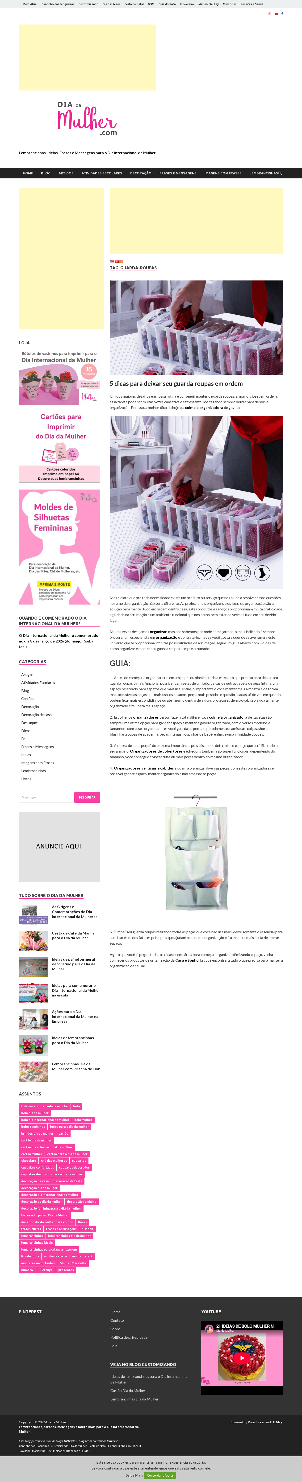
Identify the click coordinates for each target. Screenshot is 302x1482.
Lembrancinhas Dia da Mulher (134, 1399)
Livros (26, 778)
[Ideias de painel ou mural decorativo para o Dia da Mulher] (33, 959)
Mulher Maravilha (73, 1263)
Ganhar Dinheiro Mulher (123, 1445)
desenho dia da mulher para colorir (47, 1222)
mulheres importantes (38, 1263)
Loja (113, 1345)
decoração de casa (35, 1181)
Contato (117, 1320)
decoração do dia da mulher (41, 1201)
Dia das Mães (111, 4)
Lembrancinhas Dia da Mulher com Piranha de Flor (76, 1066)
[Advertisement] (87, 58)
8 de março (29, 1106)
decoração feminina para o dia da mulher (51, 1208)
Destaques (29, 722)
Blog (45, 173)
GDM (151, 4)
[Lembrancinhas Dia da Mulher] (59, 403)
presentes (66, 1270)
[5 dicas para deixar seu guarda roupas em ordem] (196, 329)
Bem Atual (30, 4)
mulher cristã (82, 1256)
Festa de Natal (134, 4)
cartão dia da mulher (36, 1140)
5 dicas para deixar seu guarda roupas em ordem (176, 383)
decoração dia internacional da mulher (49, 1195)
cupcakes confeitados (37, 1167)
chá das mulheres (54, 1160)
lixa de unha (30, 1256)
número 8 (28, 1270)
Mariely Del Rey (208, 4)
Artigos (66, 173)
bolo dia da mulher (35, 1113)
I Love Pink (187, 4)
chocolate (28, 1160)
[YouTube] (276, 14)
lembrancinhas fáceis (37, 1242)
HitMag (277, 1422)
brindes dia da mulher (37, 1133)
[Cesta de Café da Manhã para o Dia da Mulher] (33, 933)
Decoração (140, 173)
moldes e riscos (55, 1256)
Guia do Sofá (167, 4)
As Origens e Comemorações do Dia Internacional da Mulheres (74, 911)
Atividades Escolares (102, 173)
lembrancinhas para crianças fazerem (49, 1249)
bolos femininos (33, 1126)
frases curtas (31, 1229)
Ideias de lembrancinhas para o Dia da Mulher (73, 1040)
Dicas (25, 730)
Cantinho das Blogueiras (58, 4)
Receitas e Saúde (252, 4)
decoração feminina (81, 1201)
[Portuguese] (116, 262)
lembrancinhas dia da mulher (69, 1236)
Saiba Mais (134, 1475)
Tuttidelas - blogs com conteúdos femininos (91, 1441)
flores (82, 1222)
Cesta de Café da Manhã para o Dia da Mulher (73, 935)
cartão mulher (31, 1154)
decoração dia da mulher (39, 1188)
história (87, 1229)
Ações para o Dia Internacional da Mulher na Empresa (75, 1016)
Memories (229, 4)
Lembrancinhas (264, 173)
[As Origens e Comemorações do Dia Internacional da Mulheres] (33, 907)
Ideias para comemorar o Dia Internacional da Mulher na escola (76, 990)
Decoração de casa (36, 714)
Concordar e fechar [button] (160, 1475)
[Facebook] (282, 14)
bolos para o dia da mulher (69, 1126)
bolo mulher (83, 1120)
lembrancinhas (32, 1236)
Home (28, 173)
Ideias (26, 754)
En (23, 738)
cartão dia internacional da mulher (46, 1147)
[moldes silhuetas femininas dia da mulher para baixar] (59, 603)
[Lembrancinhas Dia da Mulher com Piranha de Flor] (33, 1064)
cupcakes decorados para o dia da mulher (52, 1174)
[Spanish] (121, 262)
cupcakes (79, 1160)
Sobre (115, 1328)
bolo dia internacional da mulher (45, 1120)
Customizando (88, 4)
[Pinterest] (270, 14)
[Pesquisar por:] (59, 797)
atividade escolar (55, 1106)
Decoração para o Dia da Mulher (45, 1215)
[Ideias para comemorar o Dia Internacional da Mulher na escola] (33, 986)
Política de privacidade (128, 1337)
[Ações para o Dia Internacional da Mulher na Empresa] (33, 1012)
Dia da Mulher (78, 1445)
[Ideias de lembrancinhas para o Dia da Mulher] (33, 1038)
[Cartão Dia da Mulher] (59, 481)
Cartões (27, 698)
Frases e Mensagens (178, 173)
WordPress (256, 1422)
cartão (63, 1133)
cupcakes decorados (74, 1167)
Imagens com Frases (223, 173)
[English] (112, 262)
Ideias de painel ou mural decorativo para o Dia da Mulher (73, 964)
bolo (76, 1106)
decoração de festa (68, 1181)
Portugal (46, 1270)
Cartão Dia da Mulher (127, 1390)
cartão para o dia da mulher (67, 1154)
